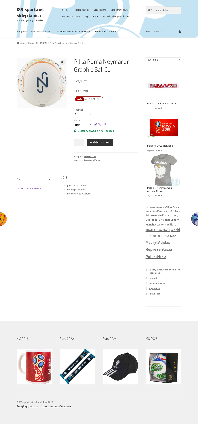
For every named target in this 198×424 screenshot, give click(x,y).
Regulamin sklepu (157, 283)
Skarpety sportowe (71, 16)
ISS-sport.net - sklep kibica (31, 12)
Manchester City (166, 210)
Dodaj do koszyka (100, 142)
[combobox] (163, 60)
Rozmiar (78, 109)
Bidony (65, 9)
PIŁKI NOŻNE (41, 43)
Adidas (164, 242)
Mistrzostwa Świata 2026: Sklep (73, 31)
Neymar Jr (88, 159)
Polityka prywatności (28, 406)
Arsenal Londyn (170, 219)
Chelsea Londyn (171, 215)
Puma (97, 159)
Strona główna (27, 43)
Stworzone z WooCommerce (56, 406)
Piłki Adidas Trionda (105, 31)
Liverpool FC (153, 219)
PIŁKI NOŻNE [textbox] (162, 59)
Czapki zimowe (91, 16)
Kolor (77, 120)
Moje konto (154, 288)
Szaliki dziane (100, 9)
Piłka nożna (154, 293)
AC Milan (168, 207)
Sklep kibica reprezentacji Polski (34, 31)
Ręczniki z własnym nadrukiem (116, 16)
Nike (161, 256)
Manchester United (158, 224)
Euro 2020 (149, 207)
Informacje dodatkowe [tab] (29, 188)
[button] (62, 62)
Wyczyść (102, 124)
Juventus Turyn (158, 207)
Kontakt (153, 278)
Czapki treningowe (119, 9)
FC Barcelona (161, 230)
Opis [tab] (19, 179)
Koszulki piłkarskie (80, 9)
